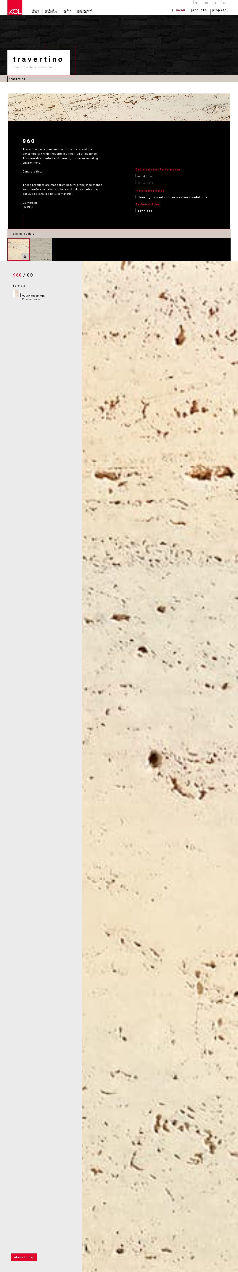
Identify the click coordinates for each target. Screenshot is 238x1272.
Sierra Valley (35, 11)
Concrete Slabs (23, 67)
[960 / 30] (41, 249)
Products (199, 10)
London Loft (67, 11)
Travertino (45, 67)
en (224, 2)
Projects (219, 10)
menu (180, 10)
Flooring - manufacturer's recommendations (172, 197)
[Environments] (25, 256)
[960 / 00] (19, 249)
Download (145, 210)
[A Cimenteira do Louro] (14, 7)
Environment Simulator (84, 11)
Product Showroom (51, 11)
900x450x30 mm (33, 297)
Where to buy (24, 1257)
